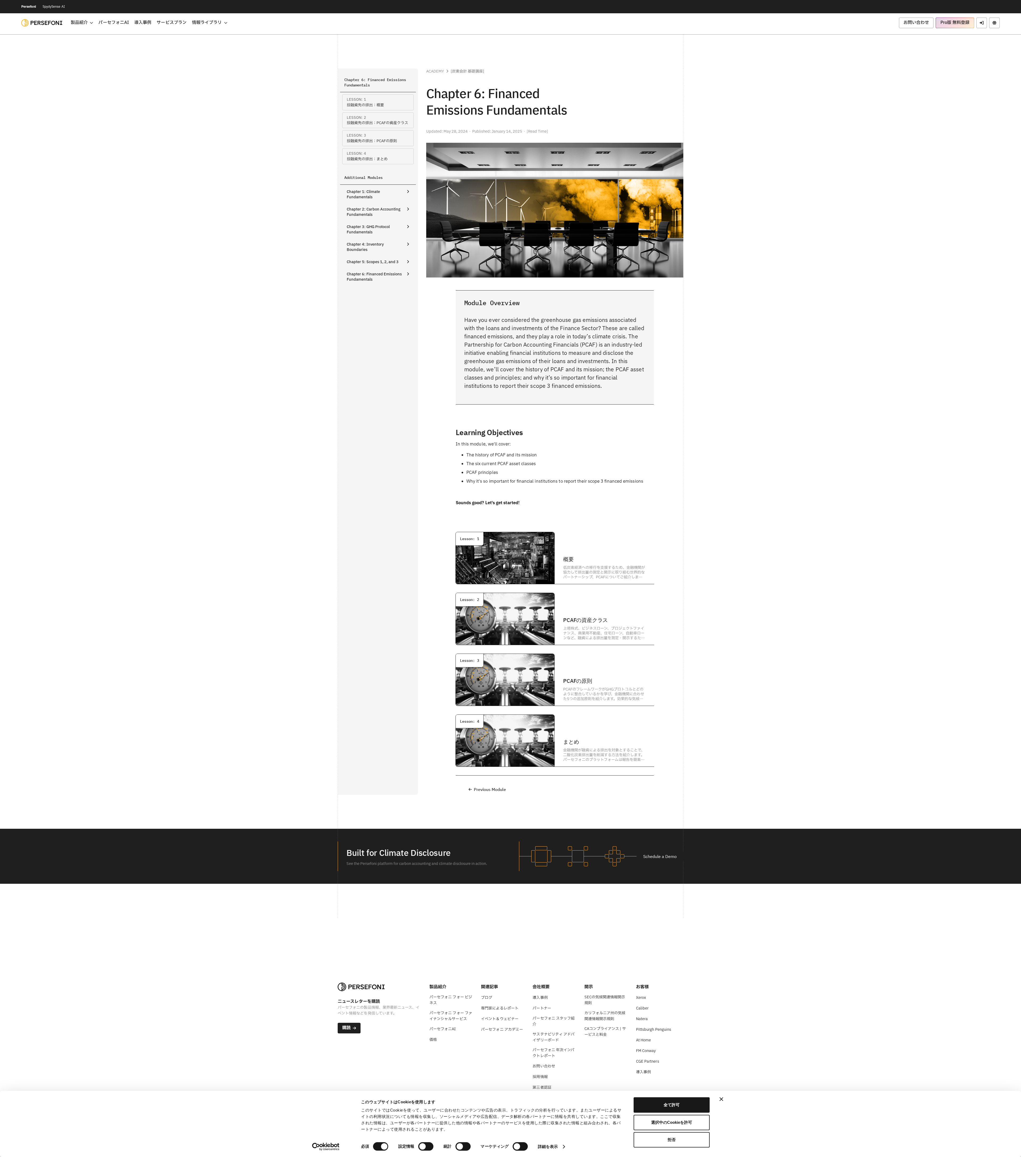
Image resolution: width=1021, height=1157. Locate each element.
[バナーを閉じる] (721, 1099)
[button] (82, 23)
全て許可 (672, 1105)
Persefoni (28, 6)
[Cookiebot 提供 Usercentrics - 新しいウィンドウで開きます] (326, 1147)
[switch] (425, 1146)
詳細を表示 (548, 1146)
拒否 (672, 1139)
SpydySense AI (54, 6)
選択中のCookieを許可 (671, 1122)
